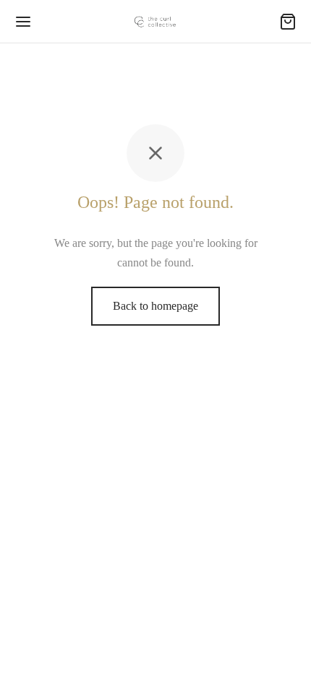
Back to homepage (155, 306)
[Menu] (23, 22)
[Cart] (288, 21)
